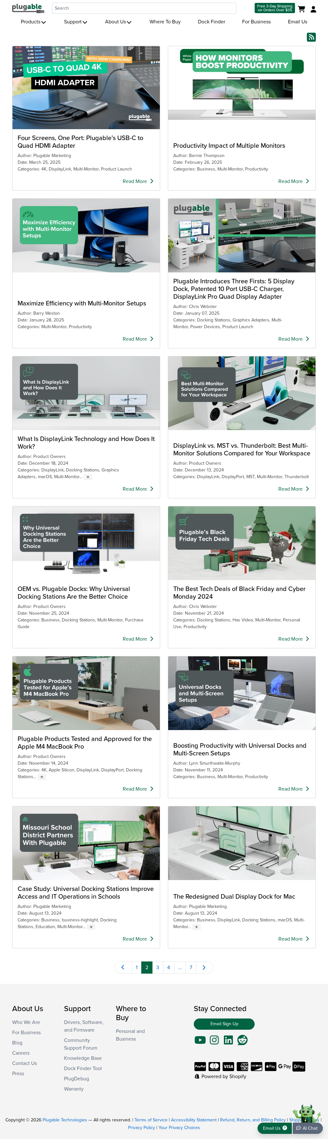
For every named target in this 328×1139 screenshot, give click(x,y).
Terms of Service (151, 1120)
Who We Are (26, 1022)
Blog (17, 1043)
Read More (135, 181)
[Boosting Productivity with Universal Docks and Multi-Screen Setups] (242, 693)
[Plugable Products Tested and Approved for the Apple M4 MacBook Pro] (86, 693)
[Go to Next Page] (204, 967)
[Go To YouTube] (200, 1042)
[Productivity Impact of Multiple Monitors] (242, 83)
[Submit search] (245, 8)
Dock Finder (211, 22)
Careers (20, 1053)
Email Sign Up (224, 1024)
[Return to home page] (28, 8)
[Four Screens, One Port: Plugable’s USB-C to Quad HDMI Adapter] (86, 87)
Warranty (74, 1089)
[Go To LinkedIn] (228, 1042)
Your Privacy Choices (179, 1127)
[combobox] (144, 8)
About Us (115, 22)
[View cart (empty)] (302, 9)
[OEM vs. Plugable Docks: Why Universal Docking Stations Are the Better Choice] (86, 543)
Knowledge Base (83, 1058)
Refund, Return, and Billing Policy (253, 1120)
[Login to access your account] (312, 9)
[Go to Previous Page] (123, 967)
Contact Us (24, 1063)
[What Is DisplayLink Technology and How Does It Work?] (86, 393)
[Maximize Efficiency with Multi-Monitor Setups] (86, 235)
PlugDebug (76, 1079)
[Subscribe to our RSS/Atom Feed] (311, 37)
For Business (256, 22)
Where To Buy (165, 22)
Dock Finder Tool (83, 1068)
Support (73, 22)
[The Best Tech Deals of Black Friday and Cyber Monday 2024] (242, 543)
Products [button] (30, 22)
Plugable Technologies (65, 1120)
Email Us (297, 22)
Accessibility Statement (194, 1120)
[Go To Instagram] (214, 1042)
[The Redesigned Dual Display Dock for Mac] (242, 843)
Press (18, 1073)
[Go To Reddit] (242, 1042)
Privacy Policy (141, 1127)
